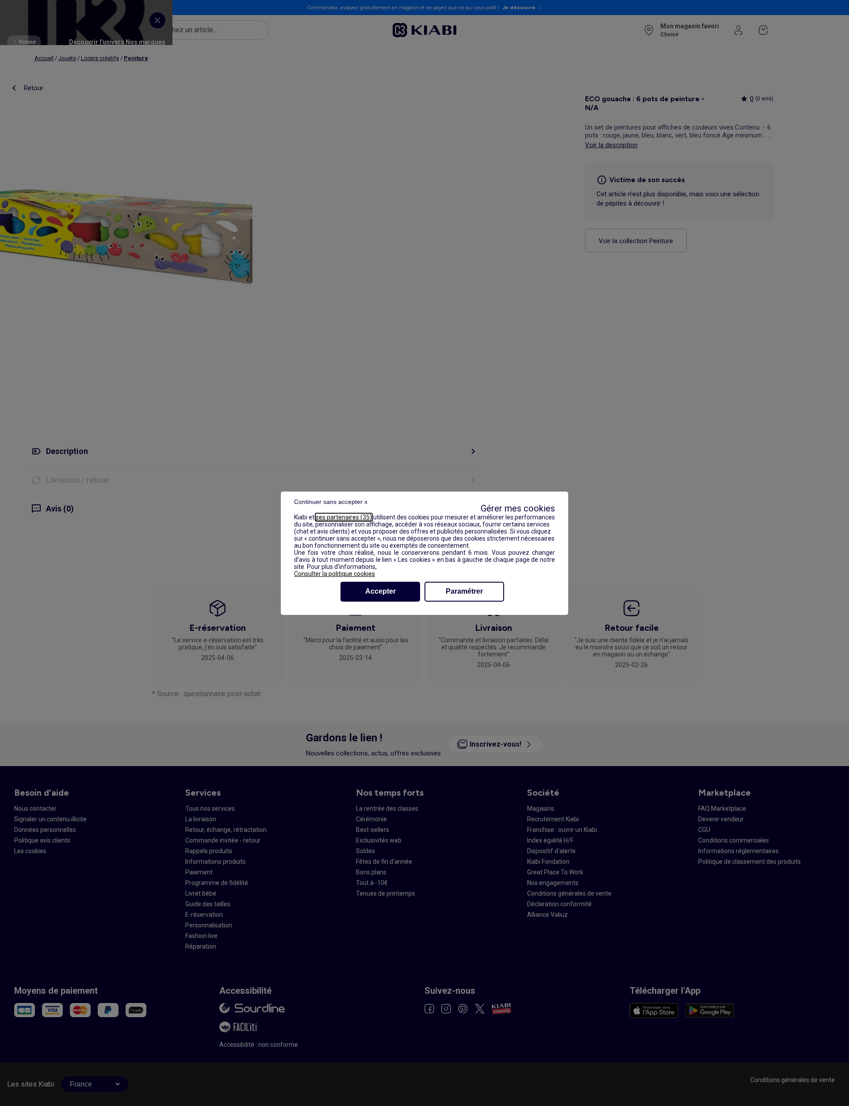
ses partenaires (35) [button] (344, 517)
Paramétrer (464, 591)
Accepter (380, 591)
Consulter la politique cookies (334, 573)
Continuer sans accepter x (330, 501)
